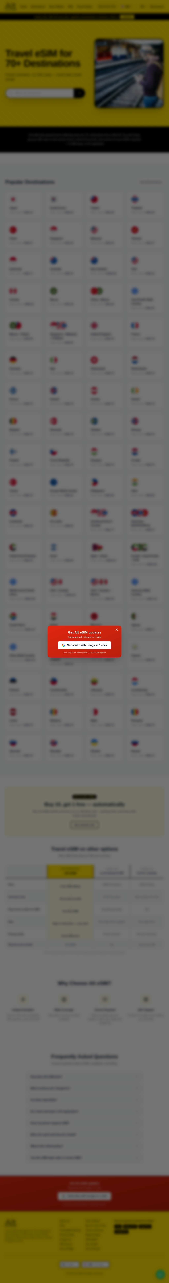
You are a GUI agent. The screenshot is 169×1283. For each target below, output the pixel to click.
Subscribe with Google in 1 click (87, 645)
